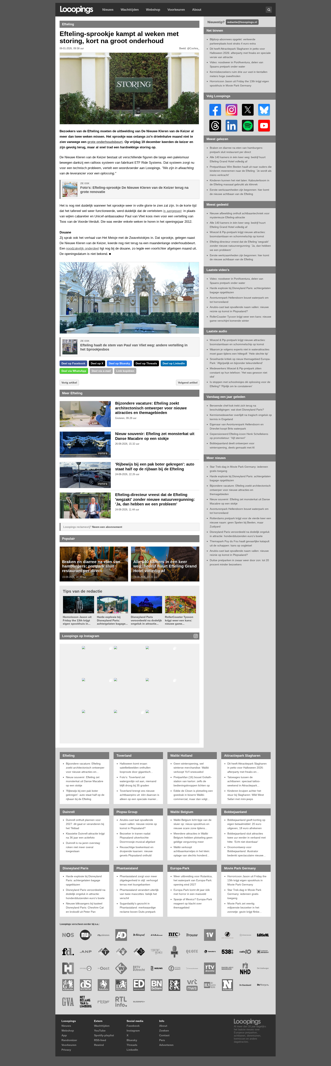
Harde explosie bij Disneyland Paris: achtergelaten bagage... (112, 620)
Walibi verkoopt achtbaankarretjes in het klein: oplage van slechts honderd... (192, 851)
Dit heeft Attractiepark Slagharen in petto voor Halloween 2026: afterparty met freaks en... (247, 767)
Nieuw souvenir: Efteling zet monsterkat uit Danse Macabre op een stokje (84, 781)
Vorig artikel (69, 382)
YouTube (100, 1030)
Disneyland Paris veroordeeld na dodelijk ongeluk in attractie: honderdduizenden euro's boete (85, 894)
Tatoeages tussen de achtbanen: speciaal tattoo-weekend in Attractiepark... (243, 781)
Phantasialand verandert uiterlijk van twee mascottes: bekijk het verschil (139, 894)
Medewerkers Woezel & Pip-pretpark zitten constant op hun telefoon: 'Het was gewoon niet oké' (238, 372)
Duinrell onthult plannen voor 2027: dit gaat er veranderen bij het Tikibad (85, 824)
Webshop (153, 9)
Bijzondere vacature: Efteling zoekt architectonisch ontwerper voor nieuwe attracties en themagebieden (151, 408)
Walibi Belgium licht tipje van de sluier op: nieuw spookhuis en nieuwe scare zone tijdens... (192, 824)
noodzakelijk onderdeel (82, 248)
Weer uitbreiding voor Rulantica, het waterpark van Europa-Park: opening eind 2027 (193, 880)
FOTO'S (102, 454)
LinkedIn (132, 1049)
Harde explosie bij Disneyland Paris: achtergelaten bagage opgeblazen (84, 880)
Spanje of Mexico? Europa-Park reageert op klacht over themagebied (193, 903)
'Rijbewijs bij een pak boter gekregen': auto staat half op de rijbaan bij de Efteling (85, 795)
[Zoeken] (268, 9)
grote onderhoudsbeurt (105, 142)
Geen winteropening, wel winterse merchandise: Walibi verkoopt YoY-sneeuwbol (191, 767)
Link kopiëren (125, 370)
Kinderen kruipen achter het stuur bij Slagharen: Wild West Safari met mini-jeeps (245, 795)
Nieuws (107, 9)
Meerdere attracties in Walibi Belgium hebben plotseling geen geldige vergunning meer (193, 837)
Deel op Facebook (73, 363)
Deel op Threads (146, 363)
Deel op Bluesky (119, 363)
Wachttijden (130, 9)
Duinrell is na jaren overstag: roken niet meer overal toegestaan (83, 847)
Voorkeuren (176, 9)
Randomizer (69, 1040)
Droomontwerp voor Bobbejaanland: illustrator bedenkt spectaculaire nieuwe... (246, 851)
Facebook (133, 1025)
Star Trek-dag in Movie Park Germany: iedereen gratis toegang (244, 894)
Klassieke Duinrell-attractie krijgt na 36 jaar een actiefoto (85, 835)
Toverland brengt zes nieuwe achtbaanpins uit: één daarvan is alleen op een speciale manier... (139, 795)
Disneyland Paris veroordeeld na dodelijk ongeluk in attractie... (146, 620)
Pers (162, 1040)
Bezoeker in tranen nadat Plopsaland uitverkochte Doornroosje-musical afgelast (137, 837)
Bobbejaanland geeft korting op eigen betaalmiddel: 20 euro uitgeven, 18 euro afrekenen (246, 824)
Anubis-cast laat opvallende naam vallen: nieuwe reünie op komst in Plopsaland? (138, 824)
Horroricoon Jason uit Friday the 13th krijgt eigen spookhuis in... (77, 620)
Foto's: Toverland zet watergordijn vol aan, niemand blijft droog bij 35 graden (138, 781)
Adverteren (166, 1044)
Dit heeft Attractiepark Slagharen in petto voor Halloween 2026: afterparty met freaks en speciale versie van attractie (240, 52)
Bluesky (132, 1040)
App (64, 1035)
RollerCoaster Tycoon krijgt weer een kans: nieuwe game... (179, 620)
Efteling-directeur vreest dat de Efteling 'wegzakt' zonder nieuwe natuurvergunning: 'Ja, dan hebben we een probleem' (155, 499)
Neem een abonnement (107, 526)
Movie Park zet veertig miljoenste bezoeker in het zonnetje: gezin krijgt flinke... (244, 907)
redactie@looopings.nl (242, 22)
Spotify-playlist (104, 1035)
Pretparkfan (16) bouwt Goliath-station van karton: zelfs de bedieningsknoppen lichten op (193, 781)
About (196, 9)
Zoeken (164, 1030)
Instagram (133, 1030)
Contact (164, 1035)
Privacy (66, 1049)
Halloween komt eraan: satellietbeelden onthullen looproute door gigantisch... (136, 767)
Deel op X (97, 363)
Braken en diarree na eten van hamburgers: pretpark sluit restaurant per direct (91, 566)
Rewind (99, 1044)
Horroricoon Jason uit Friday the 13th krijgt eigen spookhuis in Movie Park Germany (246, 880)
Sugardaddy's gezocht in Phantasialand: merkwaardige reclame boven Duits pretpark (138, 907)
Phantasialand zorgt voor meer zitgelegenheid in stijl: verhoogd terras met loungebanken (139, 880)
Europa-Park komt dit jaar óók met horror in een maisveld (192, 892)
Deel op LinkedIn (174, 363)
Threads (132, 1044)
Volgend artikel (187, 382)
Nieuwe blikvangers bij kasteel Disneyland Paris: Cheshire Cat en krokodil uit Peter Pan (85, 907)
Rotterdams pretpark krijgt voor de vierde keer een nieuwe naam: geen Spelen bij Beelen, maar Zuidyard (240, 522)
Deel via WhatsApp (73, 370)
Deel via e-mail (101, 370)
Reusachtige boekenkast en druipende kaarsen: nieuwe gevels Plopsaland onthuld (136, 851)
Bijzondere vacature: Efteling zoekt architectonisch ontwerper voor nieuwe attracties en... (85, 767)
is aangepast (172, 211)
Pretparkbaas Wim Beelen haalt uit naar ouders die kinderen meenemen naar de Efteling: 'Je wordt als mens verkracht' (241, 171)
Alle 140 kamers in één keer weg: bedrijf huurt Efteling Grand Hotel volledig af (165, 566)
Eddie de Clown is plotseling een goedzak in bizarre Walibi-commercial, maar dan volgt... (193, 795)
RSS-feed (100, 1040)
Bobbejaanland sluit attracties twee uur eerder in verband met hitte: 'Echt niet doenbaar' (246, 837)
